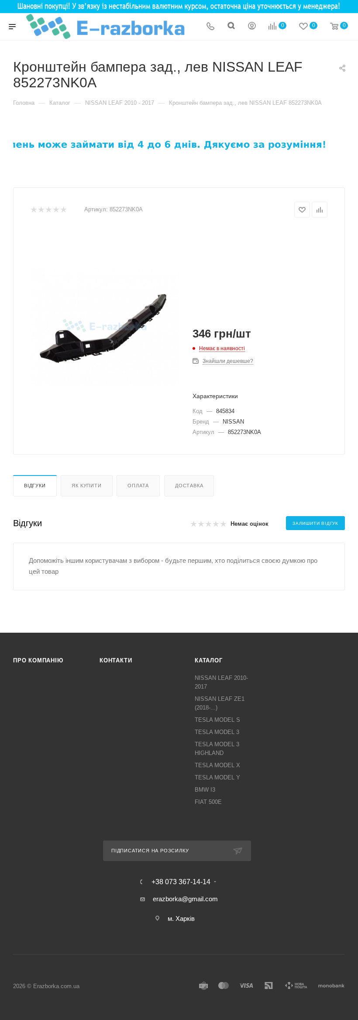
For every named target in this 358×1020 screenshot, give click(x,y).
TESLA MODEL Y (217, 777)
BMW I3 (205, 789)
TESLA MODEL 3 (217, 732)
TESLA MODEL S (217, 720)
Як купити (86, 485)
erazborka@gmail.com (185, 899)
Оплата (138, 485)
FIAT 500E (208, 802)
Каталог (209, 660)
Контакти (116, 660)
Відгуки (35, 485)
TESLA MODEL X (217, 765)
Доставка (189, 485)
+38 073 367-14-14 (180, 882)
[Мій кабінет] (252, 27)
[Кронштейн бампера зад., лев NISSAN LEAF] (105, 326)
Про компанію (38, 660)
